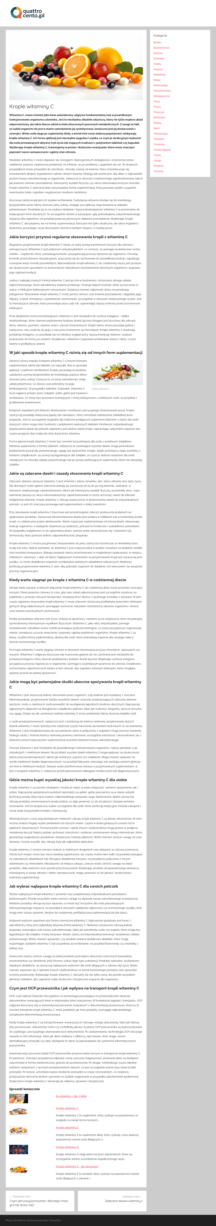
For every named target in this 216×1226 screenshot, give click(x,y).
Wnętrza (158, 165)
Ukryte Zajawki (162, 149)
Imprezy (158, 69)
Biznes (157, 42)
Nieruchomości (162, 90)
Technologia (161, 133)
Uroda (157, 155)
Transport (159, 138)
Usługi (157, 160)
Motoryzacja (161, 85)
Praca (157, 101)
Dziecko (158, 53)
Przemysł (159, 112)
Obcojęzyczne (162, 96)
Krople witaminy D (67, 1147)
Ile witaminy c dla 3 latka (71, 1096)
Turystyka (159, 144)
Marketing (159, 74)
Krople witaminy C (67, 1108)
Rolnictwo (159, 117)
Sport (157, 128)
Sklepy (157, 122)
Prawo (157, 106)
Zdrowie (158, 171)
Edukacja (159, 58)
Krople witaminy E (67, 1127)
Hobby (157, 63)
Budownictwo (162, 47)
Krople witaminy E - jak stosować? (77, 1166)
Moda (157, 80)
